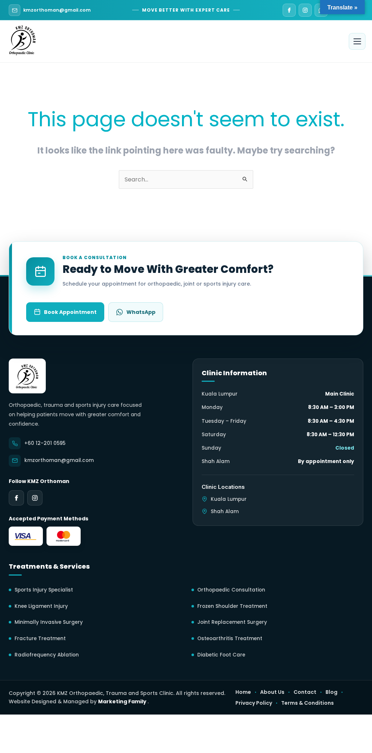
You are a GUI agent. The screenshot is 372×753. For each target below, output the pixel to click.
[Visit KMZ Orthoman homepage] (27, 376)
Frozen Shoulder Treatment (232, 606)
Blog (331, 691)
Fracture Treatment (40, 638)
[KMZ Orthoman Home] (23, 40)
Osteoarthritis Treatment (229, 638)
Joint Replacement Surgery (232, 622)
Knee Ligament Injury (41, 606)
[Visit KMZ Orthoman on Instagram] (305, 10)
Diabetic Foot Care (221, 654)
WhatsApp (140, 312)
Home (243, 691)
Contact (305, 691)
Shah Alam (225, 511)
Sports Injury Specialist (44, 589)
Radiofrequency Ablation (47, 654)
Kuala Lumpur (229, 499)
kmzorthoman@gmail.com (57, 10)
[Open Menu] (357, 41)
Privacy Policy (253, 702)
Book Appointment (70, 312)
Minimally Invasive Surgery (49, 622)
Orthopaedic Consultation (231, 589)
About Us (272, 691)
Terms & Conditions (307, 703)
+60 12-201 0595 (44, 443)
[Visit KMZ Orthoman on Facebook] (289, 10)
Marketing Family (122, 701)
